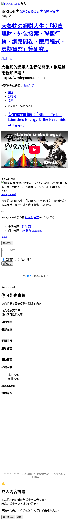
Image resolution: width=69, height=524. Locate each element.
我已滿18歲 (8, 517)
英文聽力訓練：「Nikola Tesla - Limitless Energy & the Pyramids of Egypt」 (37, 119)
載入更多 (7, 243)
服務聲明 (35, 477)
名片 (10, 100)
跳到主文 (6, 58)
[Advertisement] (34, 434)
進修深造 (27, 226)
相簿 (10, 92)
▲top (4, 236)
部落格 (12, 96)
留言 (36, 217)
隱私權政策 (59, 473)
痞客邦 (29, 217)
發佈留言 (7, 263)
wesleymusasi (8, 194)
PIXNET (15, 473)
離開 (19, 517)
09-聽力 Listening (32, 230)
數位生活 (28, 85)
